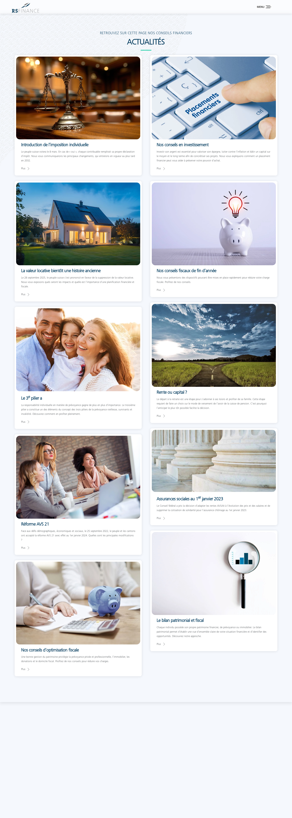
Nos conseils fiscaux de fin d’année (186, 271)
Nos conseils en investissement (183, 145)
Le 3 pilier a (31, 398)
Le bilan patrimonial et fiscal (180, 620)
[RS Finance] (25, 12)
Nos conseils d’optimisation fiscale (50, 650)
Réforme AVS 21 (35, 524)
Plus (23, 168)
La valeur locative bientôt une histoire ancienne (61, 271)
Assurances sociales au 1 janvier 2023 (190, 499)
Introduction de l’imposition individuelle (54, 145)
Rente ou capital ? (172, 392)
